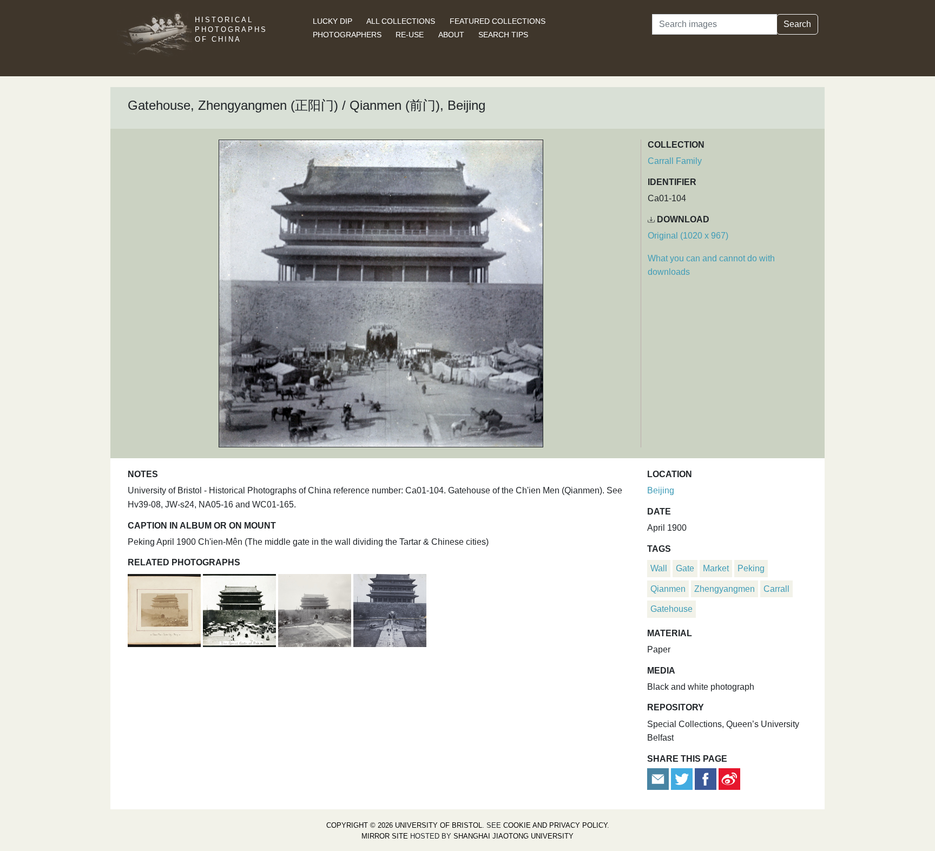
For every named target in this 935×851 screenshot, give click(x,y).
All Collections (400, 21)
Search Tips (503, 34)
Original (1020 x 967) (688, 235)
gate (685, 568)
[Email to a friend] (659, 778)
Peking (751, 568)
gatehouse (671, 608)
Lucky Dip (332, 21)
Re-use (410, 34)
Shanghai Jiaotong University (513, 836)
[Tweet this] (683, 778)
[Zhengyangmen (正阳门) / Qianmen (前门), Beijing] (165, 608)
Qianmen (668, 588)
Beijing (660, 490)
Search (797, 24)
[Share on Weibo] (729, 778)
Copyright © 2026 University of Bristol (404, 825)
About (451, 34)
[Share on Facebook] (705, 778)
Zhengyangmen (724, 588)
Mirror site (384, 836)
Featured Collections (497, 21)
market (716, 568)
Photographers (347, 34)
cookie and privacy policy (555, 825)
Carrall (776, 588)
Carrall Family (675, 161)
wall (658, 568)
